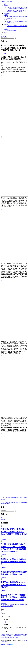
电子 (12, 16)
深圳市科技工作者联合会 (7, 636)
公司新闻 (9, 30)
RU (3, 36)
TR (5, 36)
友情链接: (3, 634)
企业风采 (12, 22)
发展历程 (18, 21)
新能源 (15, 16)
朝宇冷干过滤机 (15, 8)
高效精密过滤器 (14, 10)
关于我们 (22, 604)
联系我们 (10, 606)
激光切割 (13, 18)
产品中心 (5, 604)
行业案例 (17, 604)
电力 (8, 16)
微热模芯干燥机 (19, 7)
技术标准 (13, 26)
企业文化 (13, 21)
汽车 (10, 16)
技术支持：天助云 (5, 644)
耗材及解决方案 (20, 26)
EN (1, 36)
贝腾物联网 (11, 604)
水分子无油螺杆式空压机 (15, 12)
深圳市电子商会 (18, 636)
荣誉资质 (23, 21)
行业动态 (13, 30)
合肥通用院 (24, 634)
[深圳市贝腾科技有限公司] (8, 1)
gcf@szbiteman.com (8, 622)
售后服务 (9, 26)
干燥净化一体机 (11, 7)
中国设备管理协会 (16, 634)
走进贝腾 (9, 21)
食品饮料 (22, 16)
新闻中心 (6, 54)
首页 (2, 54)
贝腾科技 (8, 634)
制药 (18, 16)
